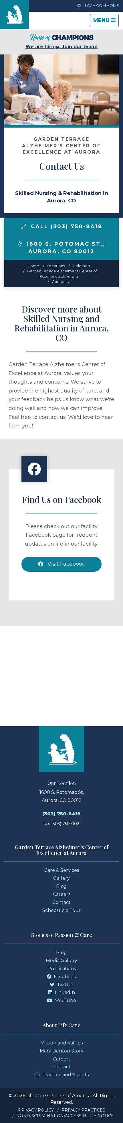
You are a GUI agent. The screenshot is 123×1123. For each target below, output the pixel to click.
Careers (61, 894)
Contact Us (62, 281)
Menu (106, 22)
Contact (61, 902)
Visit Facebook (65, 564)
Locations (56, 265)
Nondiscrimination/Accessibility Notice (65, 1115)
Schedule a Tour (61, 910)
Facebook (64, 976)
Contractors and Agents (61, 1074)
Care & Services (61, 870)
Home (33, 265)
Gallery (61, 878)
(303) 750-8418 (61, 814)
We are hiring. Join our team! (61, 46)
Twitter (65, 984)
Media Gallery (61, 960)
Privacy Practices (83, 1110)
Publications (61, 968)
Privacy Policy (36, 1110)
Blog (61, 886)
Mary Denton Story (62, 1051)
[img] (23, 226)
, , (66, 248)
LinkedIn (64, 992)
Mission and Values (61, 1043)
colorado (81, 265)
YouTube (64, 1000)
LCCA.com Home (101, 5)
